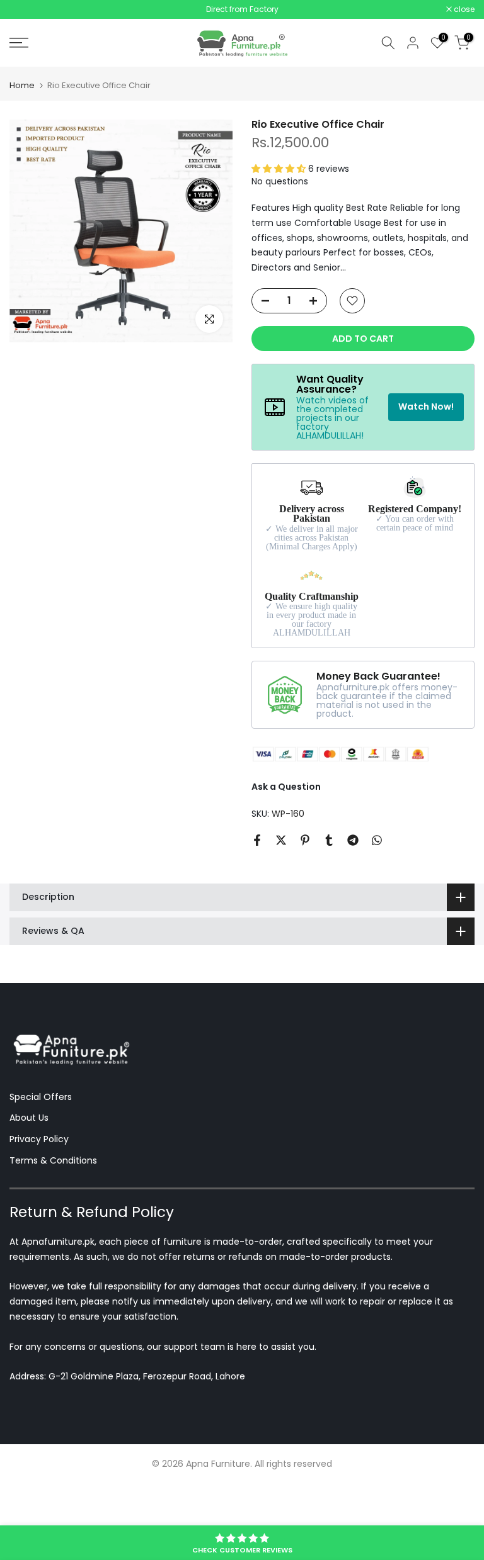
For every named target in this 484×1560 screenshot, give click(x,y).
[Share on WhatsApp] (377, 842)
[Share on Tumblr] (329, 842)
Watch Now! (426, 408)
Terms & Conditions (53, 1162)
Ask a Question (286, 788)
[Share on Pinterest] (305, 842)
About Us (29, 1120)
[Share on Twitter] (281, 842)
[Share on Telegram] (353, 842)
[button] (279, 171)
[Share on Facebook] (257, 842)
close (26, 10)
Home (22, 88)
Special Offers (40, 1098)
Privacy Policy (39, 1141)
